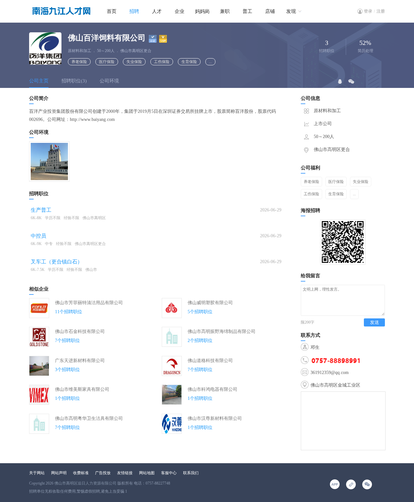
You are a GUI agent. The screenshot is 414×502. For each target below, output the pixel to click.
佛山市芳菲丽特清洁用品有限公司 (89, 302)
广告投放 (103, 473)
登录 (368, 11)
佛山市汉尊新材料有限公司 (215, 418)
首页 (111, 11)
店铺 (270, 11)
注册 (380, 11)
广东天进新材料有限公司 (80, 360)
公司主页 (39, 80)
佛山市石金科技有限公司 (80, 331)
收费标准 (81, 473)
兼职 (225, 11)
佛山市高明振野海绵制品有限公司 (222, 331)
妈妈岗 (202, 11)
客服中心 (169, 473)
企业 (179, 11)
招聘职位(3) (74, 80)
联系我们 (191, 473)
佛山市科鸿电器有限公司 (212, 389)
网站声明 (59, 473)
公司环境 (109, 80)
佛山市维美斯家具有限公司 (82, 389)
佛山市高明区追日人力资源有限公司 (85, 483)
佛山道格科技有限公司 (210, 360)
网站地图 (147, 473)
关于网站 (37, 473)
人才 (157, 11)
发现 (291, 11)
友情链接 (125, 473)
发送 (374, 322)
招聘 (134, 11)
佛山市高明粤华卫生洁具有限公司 (89, 418)
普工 (247, 11)
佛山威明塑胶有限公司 (210, 302)
